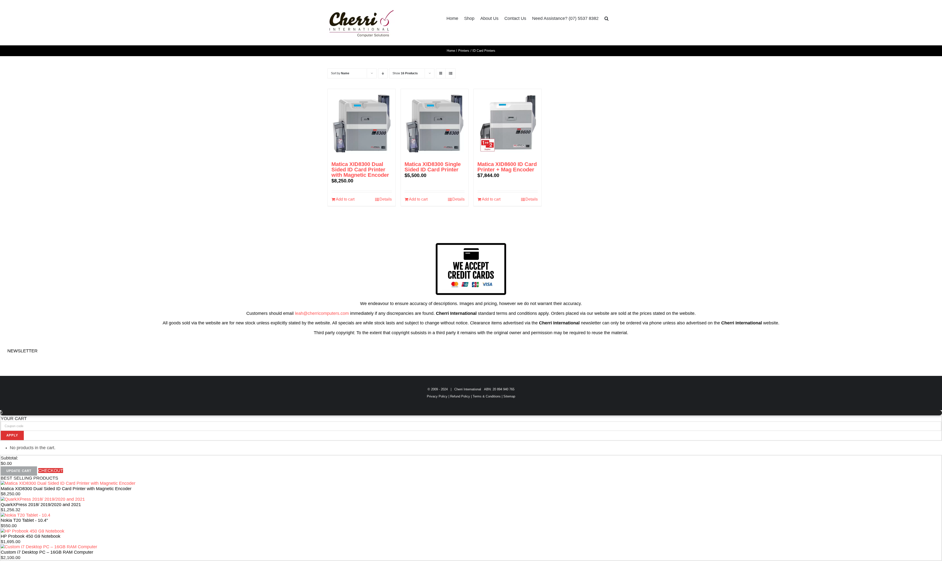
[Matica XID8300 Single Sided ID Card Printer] (435, 123)
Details (385, 199)
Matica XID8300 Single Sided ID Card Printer (433, 167)
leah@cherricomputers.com (322, 313)
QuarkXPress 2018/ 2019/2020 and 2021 (41, 504)
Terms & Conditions (487, 396)
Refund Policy (460, 396)
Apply (12, 435)
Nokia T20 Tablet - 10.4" (24, 520)
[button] (606, 18)
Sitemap (509, 396)
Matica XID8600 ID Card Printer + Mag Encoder (507, 167)
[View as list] (450, 73)
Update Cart (18, 471)
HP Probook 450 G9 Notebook (30, 536)
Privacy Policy (437, 396)
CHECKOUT (50, 470)
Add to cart (345, 199)
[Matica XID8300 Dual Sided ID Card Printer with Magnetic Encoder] (361, 123)
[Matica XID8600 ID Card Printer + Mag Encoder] (507, 123)
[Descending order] (383, 73)
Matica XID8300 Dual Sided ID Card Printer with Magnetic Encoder (360, 169)
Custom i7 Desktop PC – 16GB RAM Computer (47, 552)
